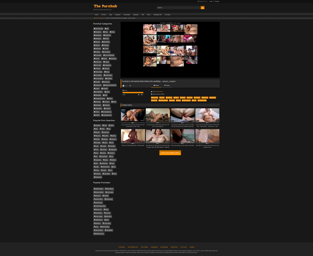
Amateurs (117, 14)
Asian (111, 125)
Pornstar (107, 101)
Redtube (107, 105)
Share (168, 85)
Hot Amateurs (99, 78)
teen (115, 173)
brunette (190, 97)
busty (105, 142)
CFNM (106, 48)
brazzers (113, 139)
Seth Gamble (105, 226)
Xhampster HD (157, 14)
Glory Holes (99, 71)
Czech (97, 58)
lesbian (113, 159)
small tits (98, 173)
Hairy (107, 71)
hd (96, 156)
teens (194, 100)
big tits (176, 97)
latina (106, 159)
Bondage (106, 45)
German (98, 68)
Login (210, 1)
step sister (107, 173)
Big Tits (98, 41)
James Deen (99, 199)
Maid (108, 91)
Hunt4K (98, 81)
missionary (104, 163)
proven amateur (164, 100)
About (157, 85)
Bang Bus (107, 35)
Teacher (108, 108)
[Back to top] (308, 251)
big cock (98, 135)
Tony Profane (99, 230)
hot (112, 156)
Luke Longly (99, 216)
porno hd (155, 100)
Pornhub (98, 101)
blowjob (183, 97)
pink (107, 219)
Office (110, 98)
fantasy (106, 195)
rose (97, 226)
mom (112, 163)
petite (97, 166)
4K (107, 28)
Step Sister (98, 108)
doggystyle (113, 149)
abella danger (99, 188)
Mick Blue (108, 216)
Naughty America (100, 98)
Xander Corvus (99, 233)
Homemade (127, 14)
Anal (106, 31)
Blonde (97, 45)
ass (96, 128)
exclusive (197, 97)
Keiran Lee (98, 209)
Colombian (107, 51)
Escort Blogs (164, 247)
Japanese (135, 14)
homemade (104, 156)
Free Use (98, 65)
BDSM (106, 38)
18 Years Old (99, 28)
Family (107, 61)
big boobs (169, 97)
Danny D (98, 195)
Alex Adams (110, 188)
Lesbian (105, 88)
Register (217, 1)
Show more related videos (170, 153)
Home (96, 14)
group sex (205, 97)
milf (96, 163)
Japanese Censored (110, 85)
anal (105, 125)
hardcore (111, 153)
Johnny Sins (99, 202)
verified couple (202, 100)
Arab (113, 31)
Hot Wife (109, 78)
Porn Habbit (144, 247)
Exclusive (101, 18)
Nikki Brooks (99, 219)
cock (97, 146)
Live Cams (167, 14)
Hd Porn (104, 14)
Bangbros (98, 38)
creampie (112, 146)
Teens (148, 14)
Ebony (105, 58)
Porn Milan (122, 247)
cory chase (110, 192)
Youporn (192, 247)
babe (103, 128)
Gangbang (107, 65)
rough (179, 100)
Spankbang (154, 247)
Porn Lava (184, 247)
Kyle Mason (99, 212)
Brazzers (98, 48)
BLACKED (106, 41)
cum (97, 149)
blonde (97, 139)
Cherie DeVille (99, 192)
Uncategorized (107, 111)
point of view (106, 166)
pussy (97, 170)
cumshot (104, 149)
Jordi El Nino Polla (100, 206)
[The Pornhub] (105, 6)
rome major (107, 223)
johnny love (109, 199)
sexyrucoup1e (187, 100)
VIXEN (97, 115)
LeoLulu (108, 212)
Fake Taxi (98, 61)
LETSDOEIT (99, 91)
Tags (110, 14)
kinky (106, 209)
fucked (103, 153)
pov (114, 166)
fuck (97, 153)
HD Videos (98, 75)
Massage (98, 95)
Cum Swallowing (109, 55)
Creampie (98, 55)
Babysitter (98, 35)
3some (162, 97)
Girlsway (106, 68)
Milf (143, 14)
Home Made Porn (133, 247)
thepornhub (159, 91)
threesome (98, 177)
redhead (173, 100)
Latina (97, 88)
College (98, 51)
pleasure (98, 223)
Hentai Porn (174, 247)
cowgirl (104, 146)
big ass (97, 132)
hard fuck (213, 97)
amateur (98, 125)
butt (112, 142)
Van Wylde (109, 230)
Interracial (106, 81)
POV (114, 101)
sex (111, 170)
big (109, 128)
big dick (106, 135)
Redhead (98, 105)
